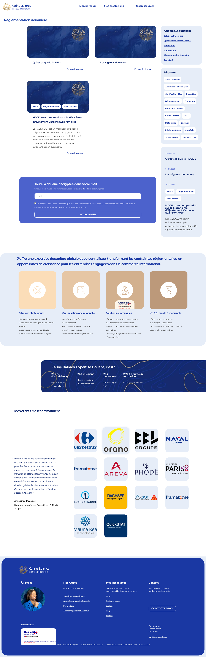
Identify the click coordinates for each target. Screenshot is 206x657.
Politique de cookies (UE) (92, 644)
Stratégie (189, 130)
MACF (35, 106)
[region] (103, 476)
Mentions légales (70, 644)
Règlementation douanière (176, 55)
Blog (108, 596)
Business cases (113, 601)
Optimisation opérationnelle (177, 41)
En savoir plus (73, 69)
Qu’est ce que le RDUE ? (47, 62)
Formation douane (174, 108)
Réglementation (51, 106)
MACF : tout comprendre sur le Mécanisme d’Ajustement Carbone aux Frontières (180, 209)
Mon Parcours (27, 624)
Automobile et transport (176, 87)
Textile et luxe (189, 137)
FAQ (108, 611)
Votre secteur (170, 50)
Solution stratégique (173, 36)
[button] (85, 440)
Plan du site (144, 644)
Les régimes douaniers (113, 62)
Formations (169, 45)
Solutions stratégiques (73, 596)
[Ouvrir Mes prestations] (126, 6)
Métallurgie (170, 123)
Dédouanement (172, 101)
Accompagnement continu (76, 611)
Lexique (110, 606)
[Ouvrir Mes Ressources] (156, 6)
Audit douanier (172, 79)
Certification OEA (173, 94)
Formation (190, 101)
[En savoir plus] (82, 69)
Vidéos (109, 615)
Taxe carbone (70, 106)
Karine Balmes (172, 116)
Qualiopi (185, 123)
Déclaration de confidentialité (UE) (121, 644)
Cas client (168, 60)
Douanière (191, 94)
